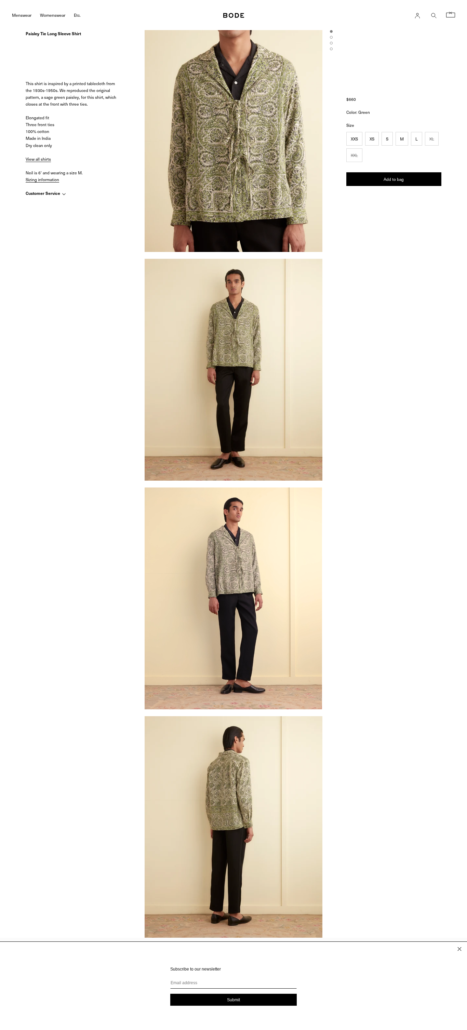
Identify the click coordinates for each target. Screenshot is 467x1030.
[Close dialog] (459, 949)
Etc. (77, 15)
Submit (233, 1000)
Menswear (21, 15)
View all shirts (38, 159)
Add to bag (394, 179)
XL (431, 139)
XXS (354, 139)
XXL (354, 155)
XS (372, 139)
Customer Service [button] (43, 193)
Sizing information (42, 179)
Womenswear (52, 15)
